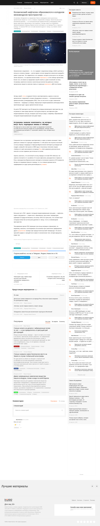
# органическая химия (58, 31)
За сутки (47, 321)
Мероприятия (44, 2)
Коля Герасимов (75, 295)
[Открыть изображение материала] (39, 48)
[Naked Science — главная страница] (10, 2)
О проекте (86, 500)
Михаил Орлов (27, 8)
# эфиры (35, 394)
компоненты (48, 84)
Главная (19, 2)
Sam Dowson (19, 419)
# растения (17, 348)
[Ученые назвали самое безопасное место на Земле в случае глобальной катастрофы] (58, 359)
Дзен (39, 257)
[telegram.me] (91, 522)
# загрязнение (36, 392)
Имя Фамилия (74, 335)
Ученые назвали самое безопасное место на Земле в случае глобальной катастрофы (30, 355)
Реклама (92, 500)
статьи (24, 96)
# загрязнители (45, 392)
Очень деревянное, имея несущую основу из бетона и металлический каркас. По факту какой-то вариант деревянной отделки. (81, 261)
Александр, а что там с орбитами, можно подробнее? (81, 352)
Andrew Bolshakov (76, 155)
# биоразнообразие (25, 346)
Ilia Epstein (74, 205)
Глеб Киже (74, 283)
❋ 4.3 (45, 15)
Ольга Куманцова (75, 308)
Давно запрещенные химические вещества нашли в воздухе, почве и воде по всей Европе (31, 377)
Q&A (52, 2)
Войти (92, 2)
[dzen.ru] (87, 522)
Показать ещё (81, 374)
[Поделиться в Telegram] (7, 19)
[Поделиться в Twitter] (7, 16)
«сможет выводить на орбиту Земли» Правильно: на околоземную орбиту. (80, 133)
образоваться (44, 77)
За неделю (55, 321)
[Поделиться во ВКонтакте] (7, 23)
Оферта (74, 500)
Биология (16, 346)
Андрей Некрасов (75, 182)
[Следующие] (97, 486)
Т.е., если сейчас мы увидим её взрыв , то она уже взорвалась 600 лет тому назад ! (81, 235)
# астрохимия (34, 31)
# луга (42, 346)
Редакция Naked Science (30, 308)
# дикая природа (35, 346)
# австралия (22, 368)
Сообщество (28, 2)
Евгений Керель (75, 257)
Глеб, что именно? (74, 198)
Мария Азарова (27, 303)
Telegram (22, 257)
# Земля (43, 368)
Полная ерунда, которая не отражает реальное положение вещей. (79, 287)
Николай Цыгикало (76, 117)
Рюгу (40, 149)
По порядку (62, 401)
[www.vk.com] (81, 522)
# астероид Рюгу (26, 31)
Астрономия (17, 31)
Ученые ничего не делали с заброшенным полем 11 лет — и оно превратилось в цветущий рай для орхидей (32, 330)
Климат (16, 368)
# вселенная (42, 31)
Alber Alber (74, 169)
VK (56, 257)
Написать (84, 2)
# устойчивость (18, 370)
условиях (44, 164)
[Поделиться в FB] (7, 12)
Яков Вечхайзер (75, 232)
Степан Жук (74, 348)
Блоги (36, 2)
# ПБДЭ (16, 394)
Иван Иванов (74, 142)
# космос (49, 31)
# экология (23, 348)
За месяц (62, 321)
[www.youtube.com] (84, 522)
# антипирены (22, 392)
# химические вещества (25, 394)
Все (36, 289)
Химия (15, 392)
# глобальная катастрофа (33, 368)
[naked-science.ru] (94, 522)
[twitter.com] (78, 522)
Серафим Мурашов (76, 322)
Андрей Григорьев (76, 270)
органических (22, 230)
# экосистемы (31, 348)
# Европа (29, 392)
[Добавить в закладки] (7, 8)
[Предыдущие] (92, 486)
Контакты (79, 500)
